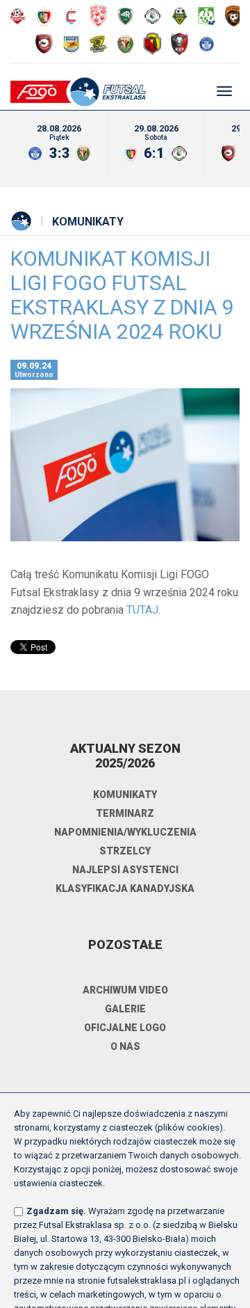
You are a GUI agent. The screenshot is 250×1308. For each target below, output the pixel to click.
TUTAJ (142, 609)
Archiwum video (125, 990)
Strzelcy (125, 850)
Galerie (125, 1008)
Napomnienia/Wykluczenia (125, 832)
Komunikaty (88, 221)
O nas (125, 1046)
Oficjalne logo (125, 1027)
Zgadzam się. (56, 1211)
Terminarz (125, 813)
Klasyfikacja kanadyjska (125, 888)
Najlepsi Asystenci (125, 869)
